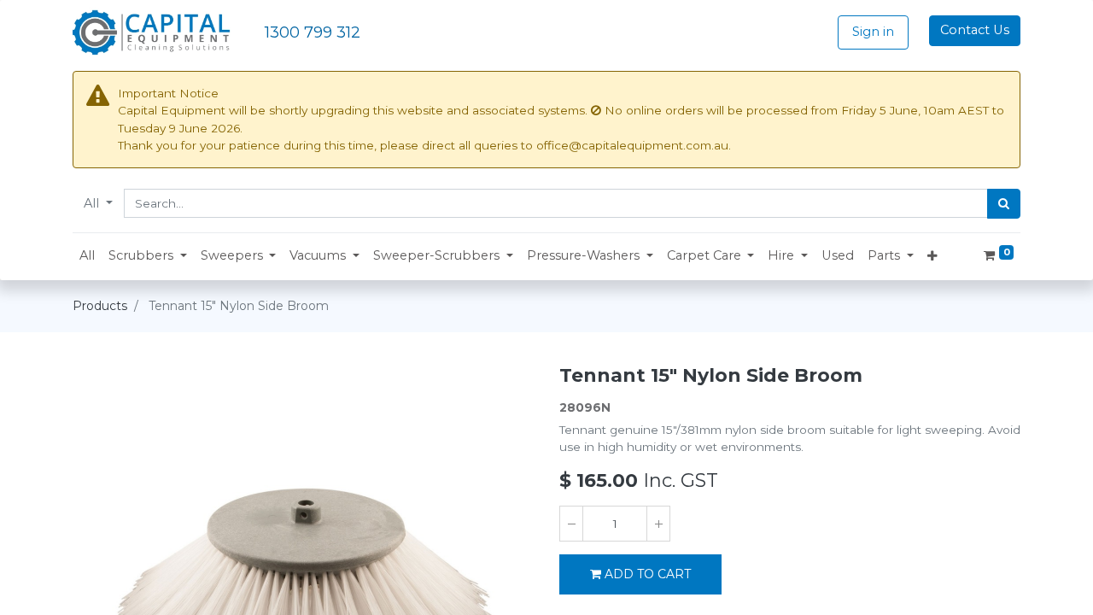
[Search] (1003, 204)
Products (100, 305)
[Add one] (658, 524)
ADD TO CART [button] (648, 574)
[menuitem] (87, 256)
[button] (148, 256)
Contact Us (974, 30)
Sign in (873, 31)
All (93, 203)
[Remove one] (571, 524)
